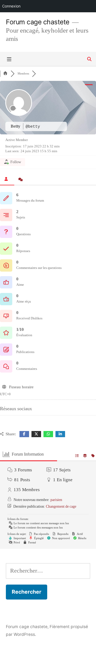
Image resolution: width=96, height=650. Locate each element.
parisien (56, 500)
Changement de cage (61, 506)
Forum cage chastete (37, 22)
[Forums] (5, 73)
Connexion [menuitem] (11, 6)
